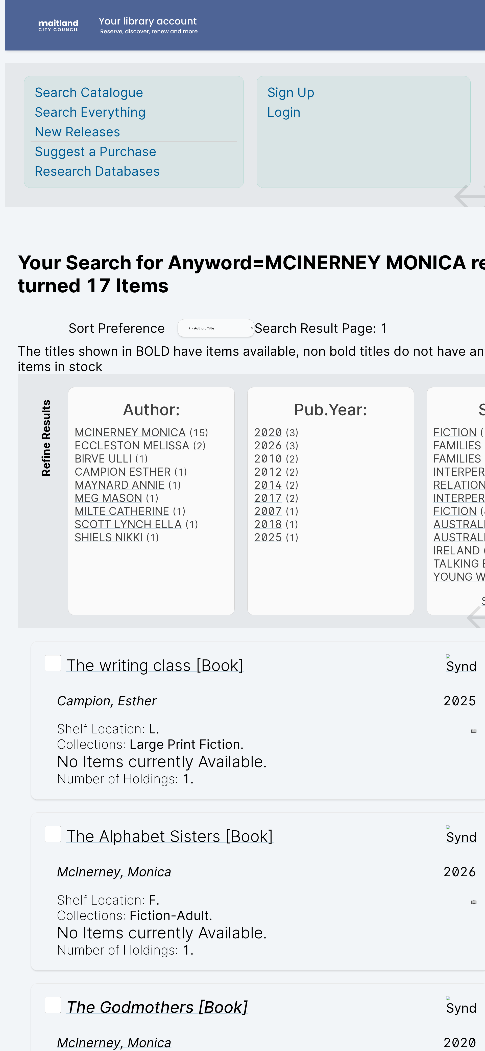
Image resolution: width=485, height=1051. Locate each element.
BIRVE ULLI (103, 458)
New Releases (77, 131)
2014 (268, 484)
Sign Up (290, 92)
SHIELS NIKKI (109, 537)
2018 (268, 524)
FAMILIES (457, 445)
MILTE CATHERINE (122, 511)
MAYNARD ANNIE (120, 484)
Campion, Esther (107, 700)
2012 (268, 471)
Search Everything (90, 112)
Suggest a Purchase (95, 151)
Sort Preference (116, 328)
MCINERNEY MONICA (130, 432)
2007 (268, 511)
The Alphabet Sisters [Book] (170, 836)
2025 (268, 537)
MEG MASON (108, 497)
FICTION (455, 432)
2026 (268, 445)
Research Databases (97, 171)
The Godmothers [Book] (157, 1007)
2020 (268, 432)
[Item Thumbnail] (461, 666)
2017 (268, 497)
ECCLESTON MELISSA (132, 445)
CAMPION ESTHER (123, 471)
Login (284, 112)
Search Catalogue (89, 92)
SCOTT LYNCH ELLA (128, 524)
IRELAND (456, 550)
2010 (268, 458)
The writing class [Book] (155, 665)
